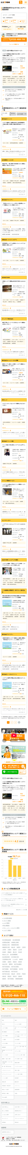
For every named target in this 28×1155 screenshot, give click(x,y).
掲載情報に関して (18, 1110)
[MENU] (25, 2)
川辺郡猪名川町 (6, 959)
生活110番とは (5, 1107)
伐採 (16, 1020)
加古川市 (4, 964)
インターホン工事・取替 (20, 1054)
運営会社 (17, 1122)
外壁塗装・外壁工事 (6, 1085)
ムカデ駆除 (17, 1031)
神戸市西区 (11, 978)
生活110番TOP (4, 985)
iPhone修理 (4, 1097)
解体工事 (17, 1081)
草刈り (3, 1024)
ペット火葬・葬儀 (18, 1074)
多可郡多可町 (15, 957)
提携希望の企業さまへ (6, 1132)
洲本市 (4, 976)
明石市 (15, 976)
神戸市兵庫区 (15, 966)
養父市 (15, 952)
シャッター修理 (18, 1024)
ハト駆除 (4, 1039)
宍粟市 (4, 962)
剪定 (3, 1020)
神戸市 (21, 969)
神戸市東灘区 (14, 969)
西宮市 (9, 976)
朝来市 (15, 962)
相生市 (13, 974)
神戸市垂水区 (6, 971)
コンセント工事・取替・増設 (20, 1047)
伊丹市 (18, 974)
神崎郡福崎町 (19, 978)
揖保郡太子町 (6, 945)
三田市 (24, 947)
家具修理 (17, 1078)
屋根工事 (4, 1081)
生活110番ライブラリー (20, 1107)
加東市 (21, 959)
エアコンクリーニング (6, 1074)
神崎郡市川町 (6, 947)
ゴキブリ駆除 (5, 1035)
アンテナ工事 (17, 1043)
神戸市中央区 (6, 974)
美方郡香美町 (16, 940)
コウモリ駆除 (5, 1043)
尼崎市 (20, 976)
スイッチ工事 (5, 1054)
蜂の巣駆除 (4, 1031)
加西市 (18, 947)
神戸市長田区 (6, 966)
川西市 (9, 949)
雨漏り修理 (17, 1062)
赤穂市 (20, 962)
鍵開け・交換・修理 (6, 1058)
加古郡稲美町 (6, 957)
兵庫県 (2, 986)
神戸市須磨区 (18, 964)
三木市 (20, 949)
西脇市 (9, 952)
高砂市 (15, 949)
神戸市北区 (14, 971)
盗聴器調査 (17, 1089)
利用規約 (4, 1122)
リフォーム (17, 1085)
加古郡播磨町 (14, 954)
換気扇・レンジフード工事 (7, 1051)
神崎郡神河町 (15, 945)
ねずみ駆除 (17, 1039)
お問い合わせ (17, 1114)
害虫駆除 (12, 985)
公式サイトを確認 (16, 73)
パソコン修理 (5, 1078)
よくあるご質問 (5, 1114)
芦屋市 (24, 974)
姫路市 (4, 978)
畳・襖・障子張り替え (6, 1066)
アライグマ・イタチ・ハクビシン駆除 (20, 1035)
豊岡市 (11, 964)
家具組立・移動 (5, 1093)
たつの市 (15, 959)
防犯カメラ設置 (5, 1089)
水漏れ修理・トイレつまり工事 (7, 1062)
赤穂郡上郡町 (15, 942)
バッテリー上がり (18, 1066)
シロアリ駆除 (19, 985)
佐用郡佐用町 (6, 942)
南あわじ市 (5, 954)
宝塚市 (4, 952)
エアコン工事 (17, 1051)
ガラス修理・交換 (18, 1058)
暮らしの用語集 (5, 1110)
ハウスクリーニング (6, 1070)
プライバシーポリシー (19, 1118)
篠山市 (13, 947)
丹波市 (20, 952)
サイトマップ (5, 1118)
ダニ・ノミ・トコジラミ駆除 (20, 1028)
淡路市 (9, 962)
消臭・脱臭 (17, 1070)
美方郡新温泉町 (6, 940)
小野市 (4, 949)
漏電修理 (4, 1047)
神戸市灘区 (5, 969)
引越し (16, 1093)
